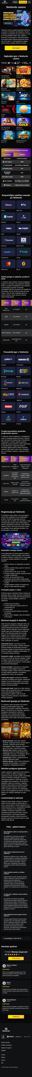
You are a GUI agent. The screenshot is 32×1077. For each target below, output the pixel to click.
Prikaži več (16, 1016)
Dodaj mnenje (16, 958)
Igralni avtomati (26, 63)
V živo (12, 62)
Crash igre (18, 63)
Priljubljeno (4, 62)
